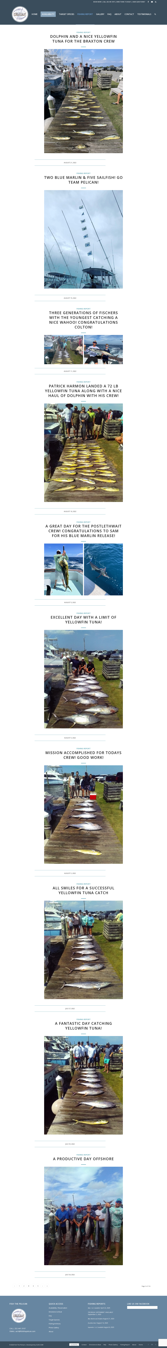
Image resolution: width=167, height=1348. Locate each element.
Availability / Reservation (58, 1308)
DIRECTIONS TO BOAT (123, 2)
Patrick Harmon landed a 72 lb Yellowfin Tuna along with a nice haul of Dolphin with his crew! (83, 391)
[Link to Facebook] (148, 2)
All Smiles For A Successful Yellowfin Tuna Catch (83, 890)
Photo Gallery (54, 1327)
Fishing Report (84, 32)
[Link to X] (155, 2)
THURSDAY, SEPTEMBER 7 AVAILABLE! (100, 1312)
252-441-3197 (20, 1328)
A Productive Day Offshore (83, 1158)
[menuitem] (34, 14)
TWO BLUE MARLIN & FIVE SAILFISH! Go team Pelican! (83, 180)
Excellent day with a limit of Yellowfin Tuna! (84, 620)
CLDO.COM (39, 1345)
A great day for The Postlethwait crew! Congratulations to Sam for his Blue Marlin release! (83, 531)
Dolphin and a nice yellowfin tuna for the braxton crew (83, 39)
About (51, 1331)
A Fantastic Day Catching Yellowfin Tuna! (83, 1026)
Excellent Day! (92, 1323)
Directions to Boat (55, 1312)
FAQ (50, 1316)
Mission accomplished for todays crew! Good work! (83, 755)
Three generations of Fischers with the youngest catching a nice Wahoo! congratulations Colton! (83, 320)
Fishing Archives (55, 1324)
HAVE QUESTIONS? (139, 2)
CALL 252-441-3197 (109, 2)
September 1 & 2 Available (95, 1327)
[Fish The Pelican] (20, 14)
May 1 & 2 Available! (94, 1308)
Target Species (54, 1320)
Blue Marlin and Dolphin (95, 1319)
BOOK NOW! (97, 2)
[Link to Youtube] (152, 2)
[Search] (155, 14)
